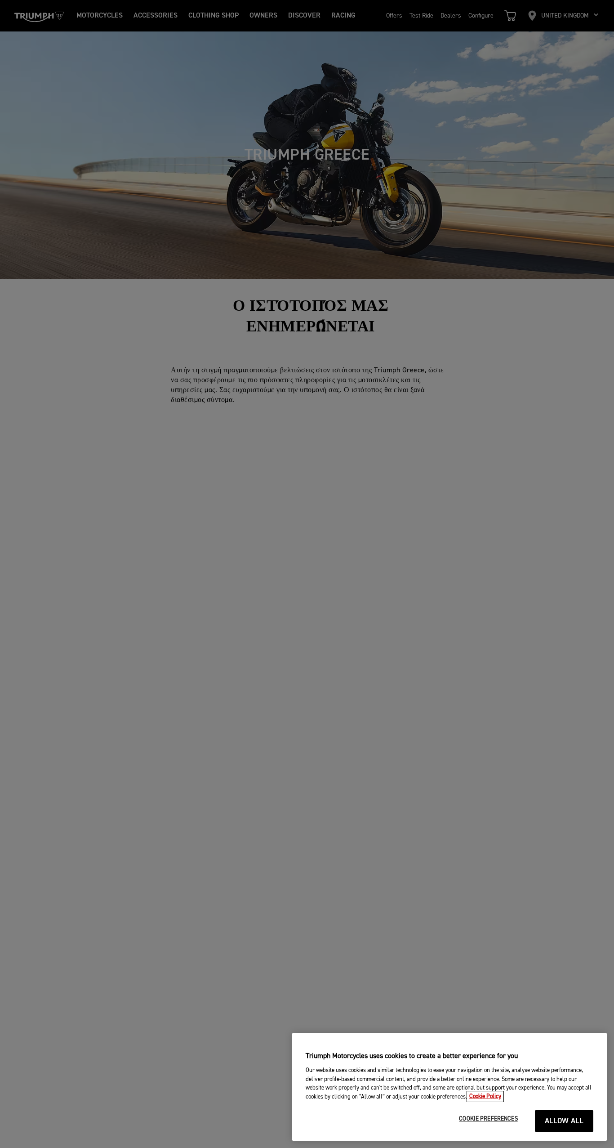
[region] (449, 1087)
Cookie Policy (485, 1096)
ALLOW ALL (564, 1121)
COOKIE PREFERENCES (488, 1119)
